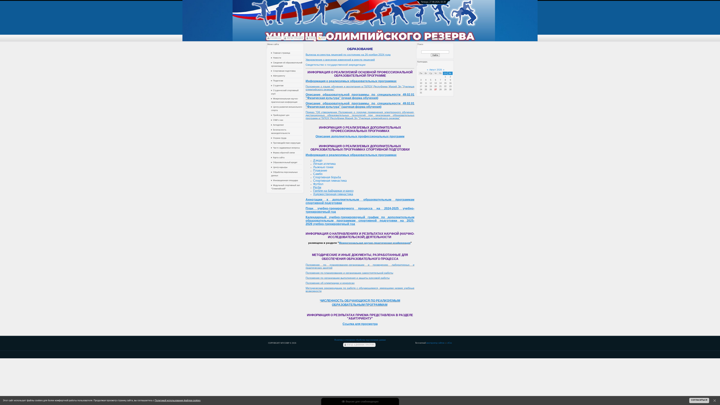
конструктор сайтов (435, 343)
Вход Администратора (361, 345)
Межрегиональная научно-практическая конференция (374, 242)
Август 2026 (435, 69)
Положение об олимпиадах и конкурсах (330, 282)
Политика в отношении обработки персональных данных (360, 340)
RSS (323, 38)
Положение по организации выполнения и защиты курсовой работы (348, 277)
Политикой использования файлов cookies (177, 400)
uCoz (449, 343)
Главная (275, 38)
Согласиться (699, 400)
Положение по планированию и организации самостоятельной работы (349, 272)
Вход (312, 38)
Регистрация (295, 38)
